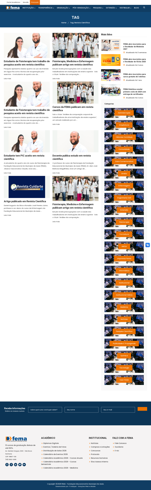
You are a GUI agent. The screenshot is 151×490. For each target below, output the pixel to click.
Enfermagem (124, 185)
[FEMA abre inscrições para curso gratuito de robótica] (110, 75)
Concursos (95, 450)
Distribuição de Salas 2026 (54, 450)
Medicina (124, 307)
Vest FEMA (124, 380)
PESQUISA (97, 8)
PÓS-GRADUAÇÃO (81, 8)
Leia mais (7, 78)
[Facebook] (11, 464)
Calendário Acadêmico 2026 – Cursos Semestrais (58, 463)
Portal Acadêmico (13, 2)
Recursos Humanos (99, 458)
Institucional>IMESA (124, 295)
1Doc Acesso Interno (99, 462)
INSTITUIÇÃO (28, 8)
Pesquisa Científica (124, 331)
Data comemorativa (124, 161)
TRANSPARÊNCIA (45, 8)
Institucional (124, 283)
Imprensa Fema (124, 258)
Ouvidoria (119, 447)
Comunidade (124, 149)
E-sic (117, 450)
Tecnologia (124, 368)
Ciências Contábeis (124, 137)
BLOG (136, 8)
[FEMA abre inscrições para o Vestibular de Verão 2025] (110, 60)
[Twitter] (20, 464)
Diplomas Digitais (51, 443)
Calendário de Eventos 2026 (55, 454)
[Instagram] (7, 464)
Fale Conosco (120, 443)
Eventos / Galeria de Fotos (54, 447)
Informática (124, 270)
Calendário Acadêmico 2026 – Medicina (60, 468)
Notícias (124, 319)
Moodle (26, 2)
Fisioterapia (124, 222)
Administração (124, 113)
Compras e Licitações (100, 447)
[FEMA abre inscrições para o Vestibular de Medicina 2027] (110, 45)
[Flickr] (24, 464)
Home (63, 23)
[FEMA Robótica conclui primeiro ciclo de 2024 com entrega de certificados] (110, 90)
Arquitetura (124, 125)
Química (124, 355)
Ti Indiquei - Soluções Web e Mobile (82, 486)
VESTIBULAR (124, 8)
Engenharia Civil (124, 198)
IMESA (124, 246)
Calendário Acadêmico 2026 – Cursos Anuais (63, 458)
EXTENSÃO (110, 8)
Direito (124, 173)
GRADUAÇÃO (62, 8)
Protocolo (35, 2)
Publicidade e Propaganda (124, 343)
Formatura (124, 234)
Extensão (124, 210)
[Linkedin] (15, 464)
